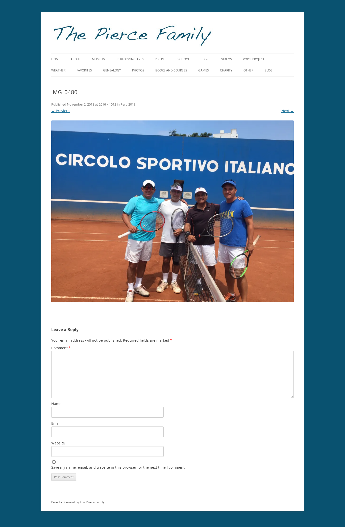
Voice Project (253, 59)
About (75, 59)
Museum (99, 59)
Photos (138, 70)
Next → (287, 110)
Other (248, 70)
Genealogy (112, 70)
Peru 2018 (127, 104)
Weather (58, 70)
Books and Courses (171, 70)
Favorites (84, 70)
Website (58, 443)
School (184, 59)
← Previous (60, 110)
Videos (226, 59)
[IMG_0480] (172, 211)
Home (55, 59)
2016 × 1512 (107, 104)
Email (56, 423)
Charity (226, 70)
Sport (205, 59)
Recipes (160, 59)
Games (203, 70)
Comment (61, 347)
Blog (268, 70)
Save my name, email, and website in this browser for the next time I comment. (118, 467)
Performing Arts (130, 59)
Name (56, 403)
